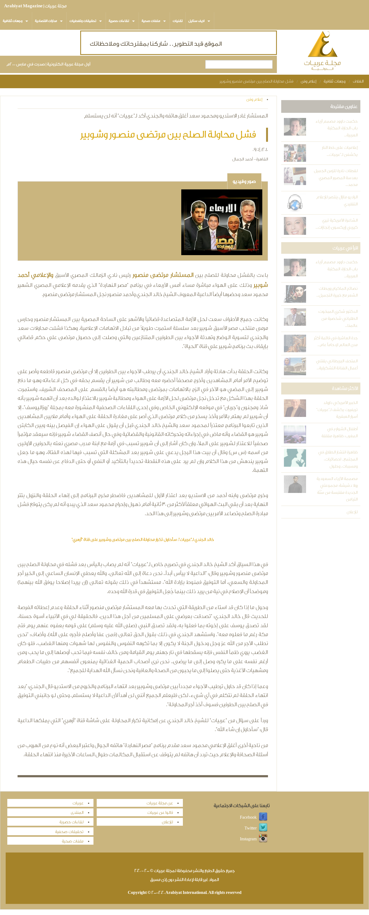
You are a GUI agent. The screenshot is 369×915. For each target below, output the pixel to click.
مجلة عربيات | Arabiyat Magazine (35, 6)
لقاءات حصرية (119, 21)
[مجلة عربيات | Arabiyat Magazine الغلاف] (323, 52)
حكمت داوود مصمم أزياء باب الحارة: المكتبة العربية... (337, 128)
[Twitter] (263, 828)
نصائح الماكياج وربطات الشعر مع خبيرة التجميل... (337, 292)
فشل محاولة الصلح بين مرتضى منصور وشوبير (256, 81)
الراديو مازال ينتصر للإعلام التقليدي (337, 200)
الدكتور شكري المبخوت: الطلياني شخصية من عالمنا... (338, 318)
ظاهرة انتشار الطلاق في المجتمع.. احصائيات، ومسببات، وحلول (338, 459)
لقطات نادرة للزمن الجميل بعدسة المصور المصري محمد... (336, 178)
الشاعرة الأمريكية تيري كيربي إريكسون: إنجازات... (337, 224)
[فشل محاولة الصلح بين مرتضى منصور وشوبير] (221, 223)
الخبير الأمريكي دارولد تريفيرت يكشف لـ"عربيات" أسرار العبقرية (337, 409)
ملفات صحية (151, 21)
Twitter (250, 828)
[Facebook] (263, 817)
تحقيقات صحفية (69, 832)
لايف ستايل (196, 21)
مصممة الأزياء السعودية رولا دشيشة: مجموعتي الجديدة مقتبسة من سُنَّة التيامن (337, 489)
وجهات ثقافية (12, 21)
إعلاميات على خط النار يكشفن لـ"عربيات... (340, 151)
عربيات (77, 803)
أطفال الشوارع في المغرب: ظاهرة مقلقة (339, 432)
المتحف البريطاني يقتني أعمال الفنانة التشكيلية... (337, 364)
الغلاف (358, 81)
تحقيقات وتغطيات (82, 21)
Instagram (248, 839)
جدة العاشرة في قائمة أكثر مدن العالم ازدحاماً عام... (336, 341)
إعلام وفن (308, 81)
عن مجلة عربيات (159, 803)
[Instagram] (263, 839)
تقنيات (178, 21)
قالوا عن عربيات (160, 812)
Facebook (248, 817)
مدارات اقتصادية (46, 21)
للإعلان (352, 512)
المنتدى (77, 812)
